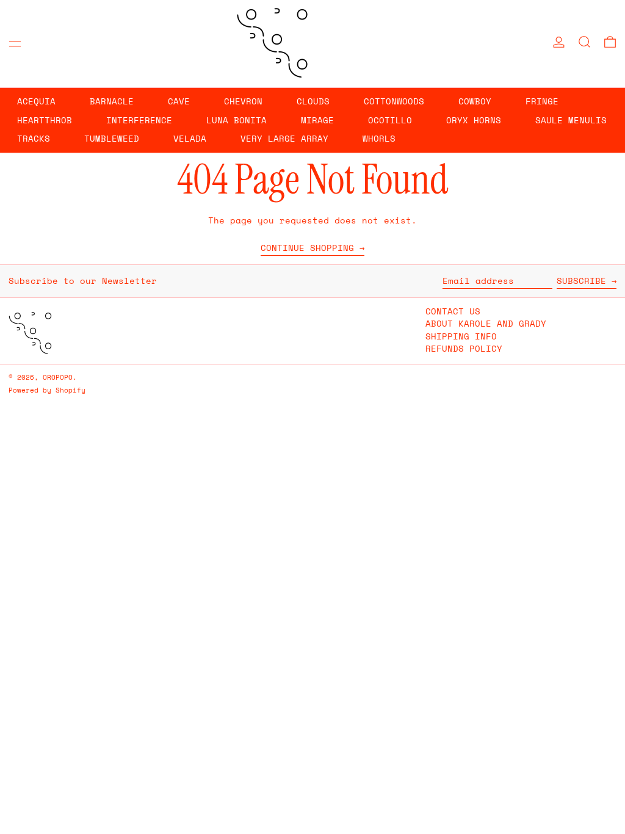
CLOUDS (313, 101)
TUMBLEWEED (111, 138)
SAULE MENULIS (571, 120)
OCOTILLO (390, 120)
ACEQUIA (36, 101)
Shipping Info (461, 336)
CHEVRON (243, 101)
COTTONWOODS (394, 101)
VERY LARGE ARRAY (284, 138)
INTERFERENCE (139, 120)
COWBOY (474, 101)
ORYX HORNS (473, 120)
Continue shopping (307, 248)
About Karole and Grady (485, 323)
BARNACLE (112, 101)
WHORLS (379, 138)
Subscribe (581, 280)
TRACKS (33, 138)
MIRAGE (317, 120)
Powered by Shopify (47, 390)
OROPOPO (58, 377)
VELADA (189, 138)
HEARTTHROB (44, 120)
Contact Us (452, 311)
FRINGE (542, 101)
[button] (584, 42)
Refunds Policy (463, 348)
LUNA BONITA (236, 120)
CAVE (179, 101)
